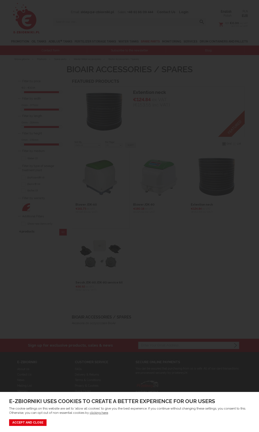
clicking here (99, 413)
